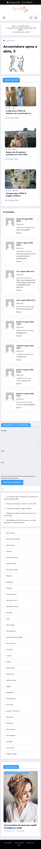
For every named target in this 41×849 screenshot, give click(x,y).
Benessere (9, 576)
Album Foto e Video (12, 570)
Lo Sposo (9, 656)
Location (8, 662)
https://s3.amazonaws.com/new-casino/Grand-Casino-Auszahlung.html (26, 256)
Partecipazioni (10, 692)
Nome (2, 451)
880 (16, 190)
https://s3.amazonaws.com (24, 309)
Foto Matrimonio (11, 631)
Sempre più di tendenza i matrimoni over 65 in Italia (16, 153)
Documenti (9, 613)
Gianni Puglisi (33, 831)
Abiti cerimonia (10, 533)
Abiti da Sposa (10, 545)
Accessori (9, 551)
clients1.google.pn (29, 405)
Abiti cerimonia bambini (13, 539)
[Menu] (4, 17)
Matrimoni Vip (10, 674)
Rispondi (18, 233)
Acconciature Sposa (12, 557)
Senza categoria (10, 735)
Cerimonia (9, 588)
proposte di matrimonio (13, 711)
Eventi (8, 619)
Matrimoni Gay (10, 668)
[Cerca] (31, 17)
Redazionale (9, 717)
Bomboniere (9, 582)
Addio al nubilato (11, 564)
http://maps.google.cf (23, 230)
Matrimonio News (11, 680)
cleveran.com (26, 381)
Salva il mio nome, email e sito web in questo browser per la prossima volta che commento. (18, 477)
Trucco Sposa (10, 748)
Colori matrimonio (11, 594)
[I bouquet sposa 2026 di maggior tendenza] (20, 179)
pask (9, 108)
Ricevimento (9, 723)
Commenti (4, 431)
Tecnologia (9, 742)
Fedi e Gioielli (10, 625)
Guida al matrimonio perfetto (14, 637)
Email (2, 462)
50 (16, 149)
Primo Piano (9, 705)
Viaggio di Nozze (11, 754)
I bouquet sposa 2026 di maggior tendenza (16, 194)
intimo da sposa (10, 643)
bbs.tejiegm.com (21, 333)
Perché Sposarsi (10, 699)
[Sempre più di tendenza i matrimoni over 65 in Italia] (20, 138)
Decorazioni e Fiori (11, 600)
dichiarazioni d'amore (12, 607)
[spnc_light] (36, 18)
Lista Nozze (9, 649)
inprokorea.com (21, 357)
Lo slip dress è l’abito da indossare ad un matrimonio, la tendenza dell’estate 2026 (18, 112)
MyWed (8, 686)
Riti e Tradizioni (10, 729)
